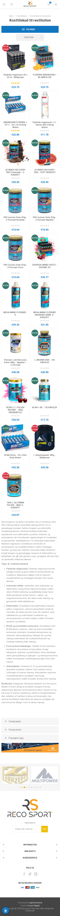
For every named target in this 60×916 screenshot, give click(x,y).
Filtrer (30, 29)
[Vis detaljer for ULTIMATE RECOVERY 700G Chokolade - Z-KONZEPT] (15, 152)
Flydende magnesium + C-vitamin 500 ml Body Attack (45, 125)
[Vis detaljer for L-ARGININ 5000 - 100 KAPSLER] (44, 343)
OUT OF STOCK (6, 48)
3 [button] (24, 787)
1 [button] (19, 787)
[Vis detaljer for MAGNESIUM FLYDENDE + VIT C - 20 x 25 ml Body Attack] (15, 105)
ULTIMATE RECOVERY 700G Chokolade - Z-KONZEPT (15, 172)
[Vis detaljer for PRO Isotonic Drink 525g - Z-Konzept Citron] (15, 248)
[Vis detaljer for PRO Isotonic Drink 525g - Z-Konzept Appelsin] (44, 200)
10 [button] (40, 787)
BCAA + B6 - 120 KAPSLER (44, 407)
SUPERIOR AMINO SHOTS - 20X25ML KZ (44, 266)
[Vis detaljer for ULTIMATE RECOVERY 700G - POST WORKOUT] (44, 152)
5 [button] (29, 787)
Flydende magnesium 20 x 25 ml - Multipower (15, 76)
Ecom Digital (34, 905)
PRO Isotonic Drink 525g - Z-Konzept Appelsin (44, 218)
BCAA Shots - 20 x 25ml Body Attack (15, 456)
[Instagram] (35, 874)
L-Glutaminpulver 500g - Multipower (45, 456)
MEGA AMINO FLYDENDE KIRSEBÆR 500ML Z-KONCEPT (44, 315)
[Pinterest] (24, 874)
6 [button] (31, 787)
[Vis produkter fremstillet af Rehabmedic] (44, 775)
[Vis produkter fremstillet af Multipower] (15, 775)
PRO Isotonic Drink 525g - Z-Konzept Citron (15, 266)
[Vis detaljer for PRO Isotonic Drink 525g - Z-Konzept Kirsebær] (15, 200)
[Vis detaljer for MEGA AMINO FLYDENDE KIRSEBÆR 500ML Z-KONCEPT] (44, 295)
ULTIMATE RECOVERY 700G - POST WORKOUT (45, 171)
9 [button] (38, 787)
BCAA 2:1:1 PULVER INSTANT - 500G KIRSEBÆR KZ (15, 410)
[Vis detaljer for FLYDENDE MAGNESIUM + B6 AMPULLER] (44, 57)
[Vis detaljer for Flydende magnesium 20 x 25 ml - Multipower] (15, 57)
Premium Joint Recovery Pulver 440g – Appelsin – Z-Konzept (15, 362)
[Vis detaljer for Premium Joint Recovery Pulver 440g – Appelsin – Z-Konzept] (15, 343)
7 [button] (33, 787)
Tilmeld (44, 829)
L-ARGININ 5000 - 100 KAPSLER (44, 361)
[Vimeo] (30, 873)
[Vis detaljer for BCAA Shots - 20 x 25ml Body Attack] (15, 438)
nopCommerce (35, 903)
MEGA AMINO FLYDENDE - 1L (15, 313)
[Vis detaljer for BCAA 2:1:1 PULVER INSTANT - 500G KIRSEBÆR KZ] (15, 390)
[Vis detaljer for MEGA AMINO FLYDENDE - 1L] (15, 295)
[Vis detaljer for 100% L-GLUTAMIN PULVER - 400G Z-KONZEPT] (15, 485)
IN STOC (35, 48)
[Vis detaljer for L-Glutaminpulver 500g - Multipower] (44, 438)
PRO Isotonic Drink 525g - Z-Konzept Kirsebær (15, 218)
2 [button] (21, 787)
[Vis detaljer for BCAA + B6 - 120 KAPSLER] (44, 390)
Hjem (11, 16)
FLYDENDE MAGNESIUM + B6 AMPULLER (44, 76)
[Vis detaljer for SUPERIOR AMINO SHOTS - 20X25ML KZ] (44, 248)
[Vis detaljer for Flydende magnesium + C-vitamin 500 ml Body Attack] (44, 105)
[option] (15, 775)
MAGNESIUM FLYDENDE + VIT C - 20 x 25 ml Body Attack (15, 125)
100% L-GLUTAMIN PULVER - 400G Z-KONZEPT (15, 505)
